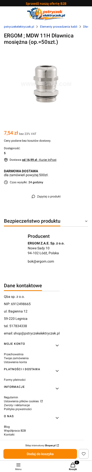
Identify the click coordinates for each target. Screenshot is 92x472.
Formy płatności (15, 379)
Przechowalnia (14, 354)
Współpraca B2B (15, 430)
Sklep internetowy (40, 445)
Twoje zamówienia (16, 358)
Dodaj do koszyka (40, 454)
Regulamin (11, 397)
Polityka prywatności (18, 409)
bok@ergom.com (41, 261)
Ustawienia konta (15, 362)
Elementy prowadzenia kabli (58, 26)
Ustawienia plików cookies (21, 401)
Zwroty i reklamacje (17, 405)
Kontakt (9, 434)
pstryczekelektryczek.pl (19, 26)
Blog (7, 426)
